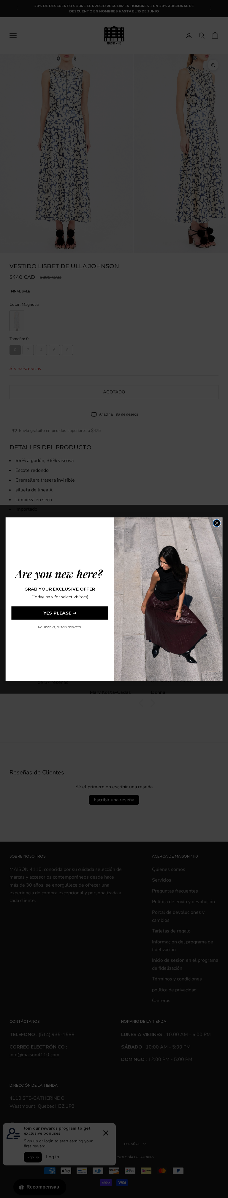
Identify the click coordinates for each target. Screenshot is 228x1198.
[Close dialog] (216, 523)
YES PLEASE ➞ (59, 612)
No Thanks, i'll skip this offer (60, 627)
